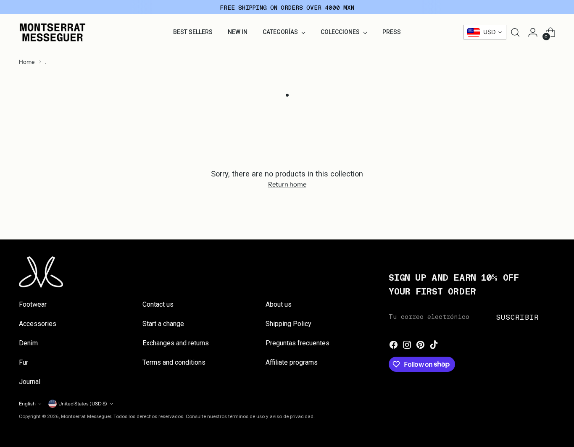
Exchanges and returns (175, 343)
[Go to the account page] (532, 32)
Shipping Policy (288, 324)
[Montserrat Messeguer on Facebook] (394, 345)
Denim (28, 343)
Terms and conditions (173, 362)
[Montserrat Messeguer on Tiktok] (434, 345)
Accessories (37, 324)
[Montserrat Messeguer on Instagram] (407, 345)
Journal (29, 382)
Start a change (163, 324)
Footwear (33, 304)
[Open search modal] (515, 32)
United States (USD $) (82, 404)
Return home (287, 184)
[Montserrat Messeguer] (52, 32)
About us (279, 304)
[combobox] (484, 32)
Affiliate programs (292, 362)
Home (27, 61)
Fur (23, 362)
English (27, 404)
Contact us (158, 304)
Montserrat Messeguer (86, 416)
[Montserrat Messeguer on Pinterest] (421, 345)
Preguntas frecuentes (297, 343)
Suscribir (517, 317)
